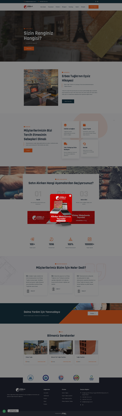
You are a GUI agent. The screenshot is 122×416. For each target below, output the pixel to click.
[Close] (70, 196)
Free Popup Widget (61, 220)
